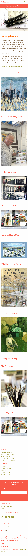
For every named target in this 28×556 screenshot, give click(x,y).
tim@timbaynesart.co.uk (10, 526)
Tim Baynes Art (5, 2)
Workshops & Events (6, 474)
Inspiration (3, 470)
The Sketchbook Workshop (7, 458)
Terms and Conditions (6, 506)
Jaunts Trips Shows (5, 472)
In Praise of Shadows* (6, 452)
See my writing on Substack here (12, 66)
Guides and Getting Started (7, 454)
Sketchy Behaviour (5, 456)
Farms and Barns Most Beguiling (9, 460)
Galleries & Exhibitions (6, 468)
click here (19, 6)
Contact (3, 508)
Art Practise (3, 466)
